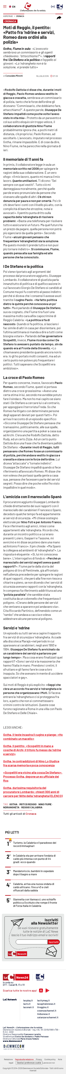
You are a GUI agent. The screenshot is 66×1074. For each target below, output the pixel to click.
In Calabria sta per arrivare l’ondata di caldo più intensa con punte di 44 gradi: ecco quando (34, 859)
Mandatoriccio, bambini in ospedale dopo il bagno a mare (33, 872)
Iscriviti (54, 942)
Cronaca (20, 16)
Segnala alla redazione (24, 1059)
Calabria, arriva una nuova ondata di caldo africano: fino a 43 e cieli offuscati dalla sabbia (33, 887)
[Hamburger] (4, 6)
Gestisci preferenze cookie (29, 1062)
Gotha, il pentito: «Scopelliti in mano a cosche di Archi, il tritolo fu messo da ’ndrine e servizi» (32, 750)
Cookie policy (50, 1059)
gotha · (14, 804)
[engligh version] (10, 6)
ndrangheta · (12, 807)
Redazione (8, 1059)
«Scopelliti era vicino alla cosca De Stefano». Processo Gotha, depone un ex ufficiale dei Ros (32, 776)
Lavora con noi (48, 1063)
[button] (59, 18)
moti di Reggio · (28, 804)
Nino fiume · (45, 804)
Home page (8, 16)
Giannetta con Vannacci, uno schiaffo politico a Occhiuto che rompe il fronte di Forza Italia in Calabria (35, 902)
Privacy (39, 1059)
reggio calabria (31, 807)
